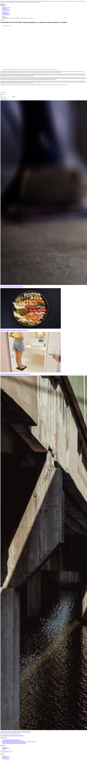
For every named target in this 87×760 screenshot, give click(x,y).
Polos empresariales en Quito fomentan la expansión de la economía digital (14, 742)
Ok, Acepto (2, 3)
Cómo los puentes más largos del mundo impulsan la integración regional (15, 731)
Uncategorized (2, 19)
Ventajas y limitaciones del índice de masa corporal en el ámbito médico (15, 374)
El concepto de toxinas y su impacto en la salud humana (12, 735)
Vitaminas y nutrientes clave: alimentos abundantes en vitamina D (14, 330)
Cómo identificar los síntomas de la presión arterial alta (11, 286)
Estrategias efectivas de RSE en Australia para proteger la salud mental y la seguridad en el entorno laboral (19, 741)
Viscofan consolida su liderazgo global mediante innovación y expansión (13, 743)
